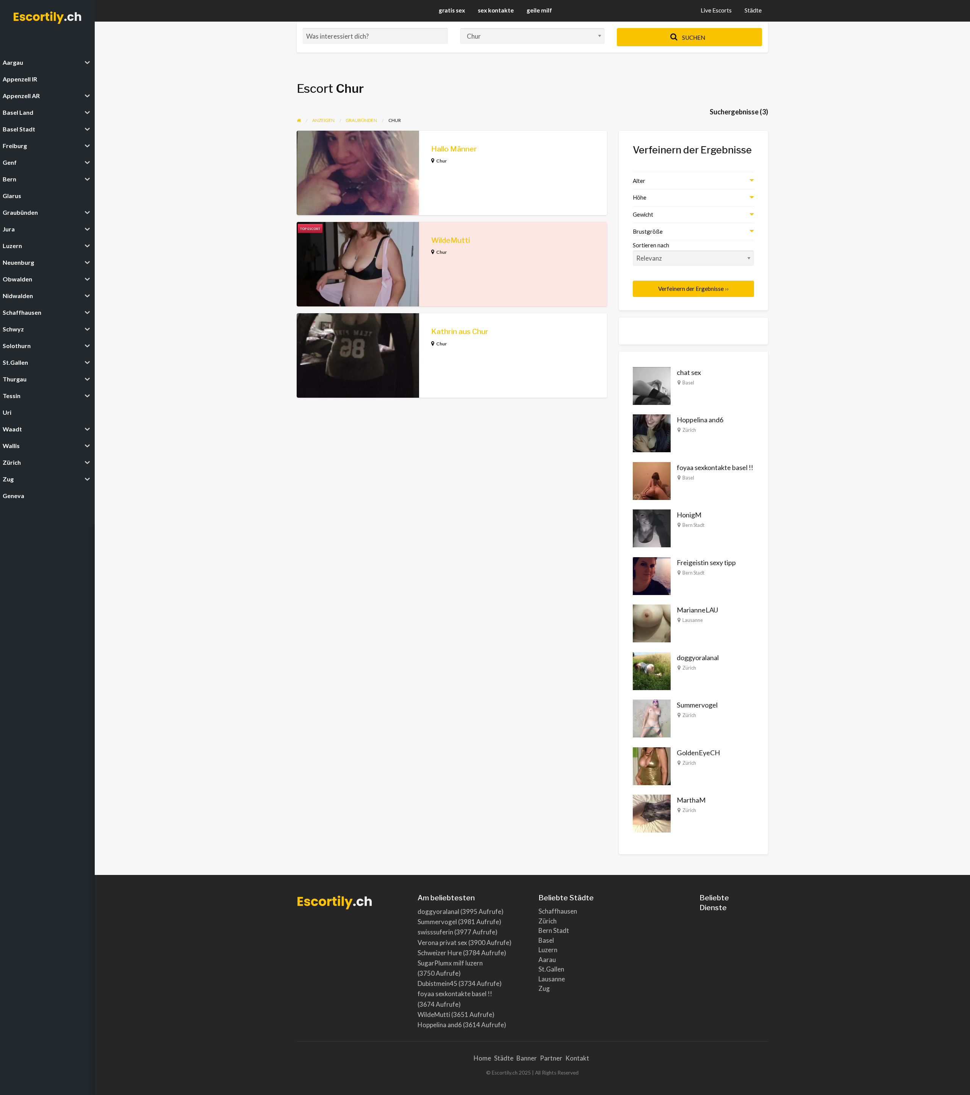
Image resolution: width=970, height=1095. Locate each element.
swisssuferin (435, 932)
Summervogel (697, 705)
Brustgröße (648, 231)
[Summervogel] (652, 718)
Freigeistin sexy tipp (706, 562)
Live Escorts (716, 10)
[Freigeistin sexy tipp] (652, 575)
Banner (526, 1058)
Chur (441, 161)
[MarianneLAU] (652, 623)
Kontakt (577, 1058)
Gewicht (643, 214)
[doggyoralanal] (652, 670)
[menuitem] (716, 10)
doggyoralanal (698, 657)
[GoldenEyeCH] (652, 765)
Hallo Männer (454, 149)
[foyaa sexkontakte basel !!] (652, 480)
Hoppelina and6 (700, 420)
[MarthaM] (652, 813)
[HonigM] (652, 527)
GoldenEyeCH (698, 752)
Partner (551, 1058)
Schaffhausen (557, 911)
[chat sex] (652, 385)
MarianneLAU (697, 610)
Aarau (547, 959)
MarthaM (691, 800)
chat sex (689, 372)
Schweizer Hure (440, 953)
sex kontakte (496, 10)
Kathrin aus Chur (459, 331)
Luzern (547, 950)
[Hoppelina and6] (652, 432)
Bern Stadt (693, 525)
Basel (688, 383)
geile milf (539, 10)
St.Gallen (551, 969)
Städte (753, 10)
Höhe (639, 197)
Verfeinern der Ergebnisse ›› (693, 288)
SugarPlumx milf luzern (450, 963)
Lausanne (692, 620)
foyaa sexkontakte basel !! (715, 467)
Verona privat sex (442, 943)
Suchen (693, 37)
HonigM (689, 515)
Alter (639, 180)
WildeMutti (450, 240)
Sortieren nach (651, 245)
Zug (544, 988)
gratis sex (452, 10)
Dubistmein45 (437, 983)
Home (482, 1058)
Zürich (689, 430)
